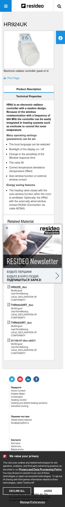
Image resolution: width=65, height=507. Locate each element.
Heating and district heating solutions (29, 402)
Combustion (17, 396)
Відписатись (17, 449)
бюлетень (16, 446)
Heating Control (19, 399)
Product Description (28, 89)
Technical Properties (29, 96)
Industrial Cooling (19, 405)
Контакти (15, 443)
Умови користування (21, 419)
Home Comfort (18, 390)
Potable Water (18, 393)
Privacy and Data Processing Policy (40, 469)
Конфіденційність (20, 422)
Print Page (12, 78)
